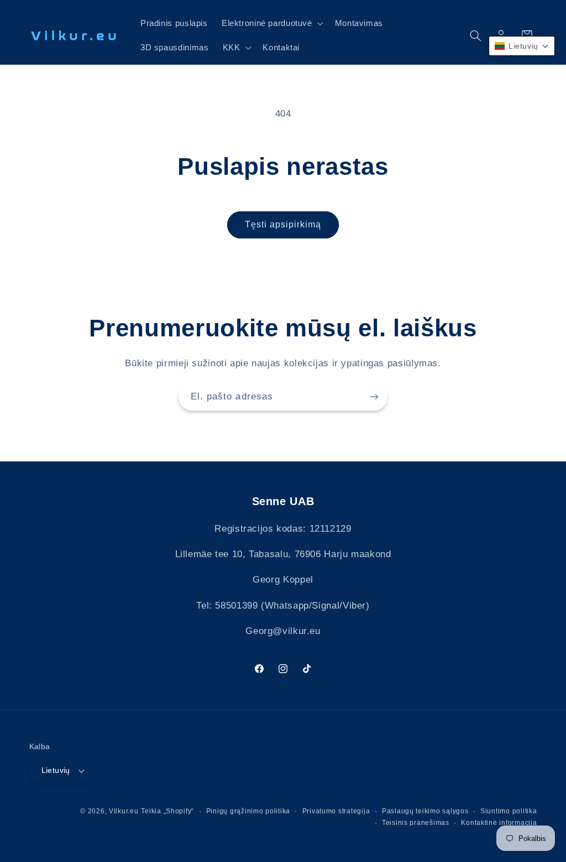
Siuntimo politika (508, 811)
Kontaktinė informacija (499, 822)
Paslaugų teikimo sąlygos (425, 811)
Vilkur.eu (124, 811)
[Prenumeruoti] (374, 397)
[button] (271, 23)
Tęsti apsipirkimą (283, 224)
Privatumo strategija (336, 811)
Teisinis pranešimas (415, 822)
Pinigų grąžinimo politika (248, 811)
